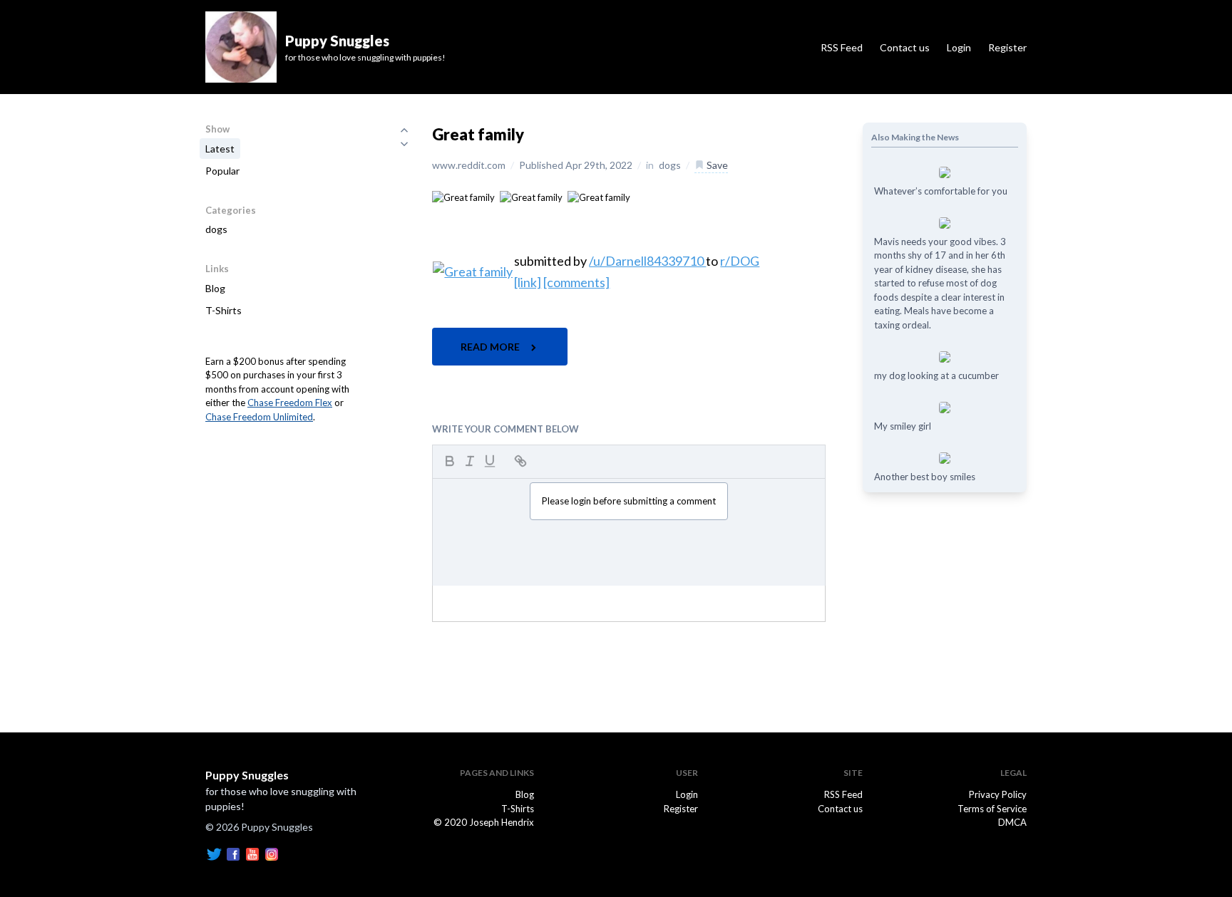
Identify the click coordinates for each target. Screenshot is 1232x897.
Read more (491, 347)
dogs (216, 229)
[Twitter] (213, 853)
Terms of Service (992, 808)
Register (1007, 47)
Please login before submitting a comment (629, 501)
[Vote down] (404, 144)
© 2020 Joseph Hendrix (483, 822)
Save (716, 165)
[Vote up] (404, 130)
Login (959, 47)
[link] (527, 282)
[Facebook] (233, 853)
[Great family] (463, 196)
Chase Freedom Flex (289, 402)
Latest (220, 148)
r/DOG (739, 261)
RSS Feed (842, 47)
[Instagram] (271, 853)
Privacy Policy (998, 794)
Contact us (905, 47)
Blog (215, 288)
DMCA (1012, 822)
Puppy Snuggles (247, 775)
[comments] (576, 282)
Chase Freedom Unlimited (259, 416)
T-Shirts (223, 310)
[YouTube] (252, 853)
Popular (222, 171)
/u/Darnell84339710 (647, 261)
